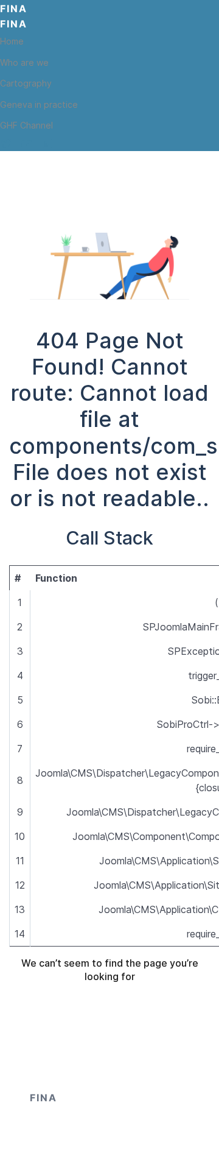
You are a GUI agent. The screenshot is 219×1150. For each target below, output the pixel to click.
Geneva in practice (39, 104)
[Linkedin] (47, 144)
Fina (13, 8)
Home (12, 41)
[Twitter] (6, 144)
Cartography (26, 83)
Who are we (24, 62)
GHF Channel (26, 125)
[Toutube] (26, 144)
